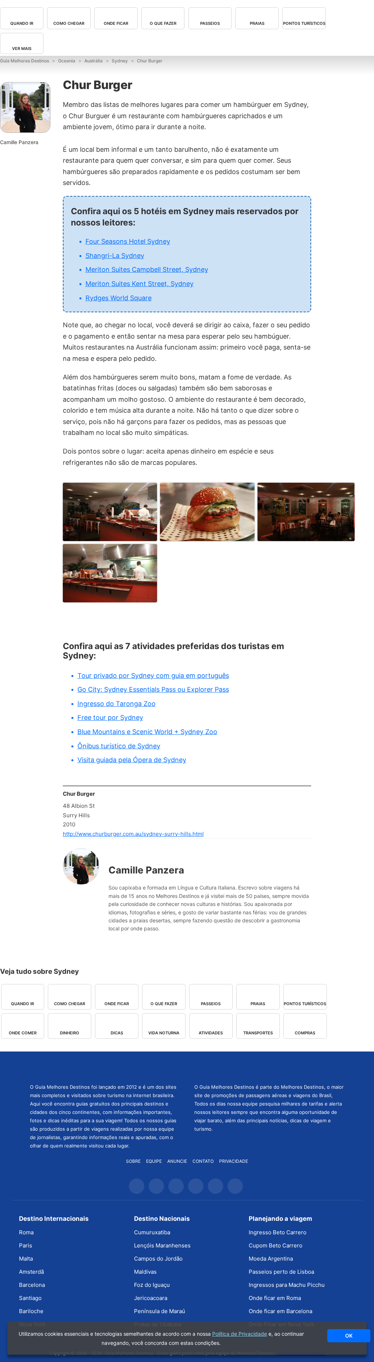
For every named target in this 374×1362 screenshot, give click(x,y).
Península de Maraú (159, 1311)
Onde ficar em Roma (275, 1298)
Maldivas (145, 1271)
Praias (257, 23)
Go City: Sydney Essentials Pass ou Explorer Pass (153, 689)
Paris (25, 1245)
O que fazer (163, 23)
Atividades (211, 1032)
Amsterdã (31, 1271)
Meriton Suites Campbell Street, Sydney (146, 269)
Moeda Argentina (271, 1258)
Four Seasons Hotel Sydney (127, 241)
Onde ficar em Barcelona (280, 1311)
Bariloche (31, 1311)
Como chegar (68, 23)
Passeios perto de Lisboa (281, 1271)
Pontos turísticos (304, 23)
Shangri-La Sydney (114, 255)
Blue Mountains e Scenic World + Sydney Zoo (147, 732)
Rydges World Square (118, 298)
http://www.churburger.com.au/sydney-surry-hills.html (133, 833)
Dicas (117, 1032)
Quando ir (21, 23)
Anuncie (177, 1161)
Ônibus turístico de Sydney (118, 746)
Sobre (133, 1161)
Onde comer (23, 1032)
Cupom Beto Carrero (275, 1245)
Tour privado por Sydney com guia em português (153, 675)
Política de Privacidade (239, 1334)
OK (348, 1335)
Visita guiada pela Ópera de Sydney (131, 760)
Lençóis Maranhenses (162, 1245)
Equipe (154, 1161)
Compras (305, 1032)
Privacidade (233, 1161)
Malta (26, 1258)
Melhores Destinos (269, 1066)
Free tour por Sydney (110, 717)
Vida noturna (163, 1032)
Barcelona (32, 1284)
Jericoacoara (150, 1298)
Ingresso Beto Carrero (277, 1232)
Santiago (30, 1298)
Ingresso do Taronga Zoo (116, 703)
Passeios (210, 23)
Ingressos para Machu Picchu (287, 1284)
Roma (26, 1232)
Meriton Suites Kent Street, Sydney (139, 284)
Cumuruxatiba (152, 1232)
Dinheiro (69, 1032)
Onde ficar (116, 23)
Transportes (258, 1032)
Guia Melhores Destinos (105, 1066)
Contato (203, 1161)
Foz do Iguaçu (152, 1284)
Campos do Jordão (158, 1258)
